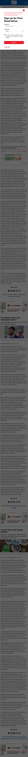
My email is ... (7, 24)
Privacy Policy (7, 46)
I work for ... (7, 29)
